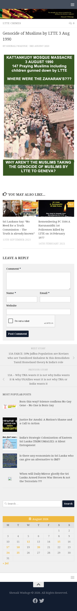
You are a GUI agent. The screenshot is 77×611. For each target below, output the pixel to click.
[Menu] (72, 4)
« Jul (6, 563)
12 (28, 541)
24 (7, 552)
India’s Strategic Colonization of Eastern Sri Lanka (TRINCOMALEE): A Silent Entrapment (46, 441)
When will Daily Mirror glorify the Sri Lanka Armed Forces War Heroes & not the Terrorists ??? (45, 477)
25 (18, 552)
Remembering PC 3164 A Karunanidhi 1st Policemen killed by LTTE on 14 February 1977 (54, 229)
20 (38, 547)
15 (58, 541)
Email (44, 293)
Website (11, 305)
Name (11, 293)
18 (18, 547)
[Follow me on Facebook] (35, 600)
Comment (13, 268)
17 (7, 547)
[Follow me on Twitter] (41, 600)
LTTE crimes (12, 23)
